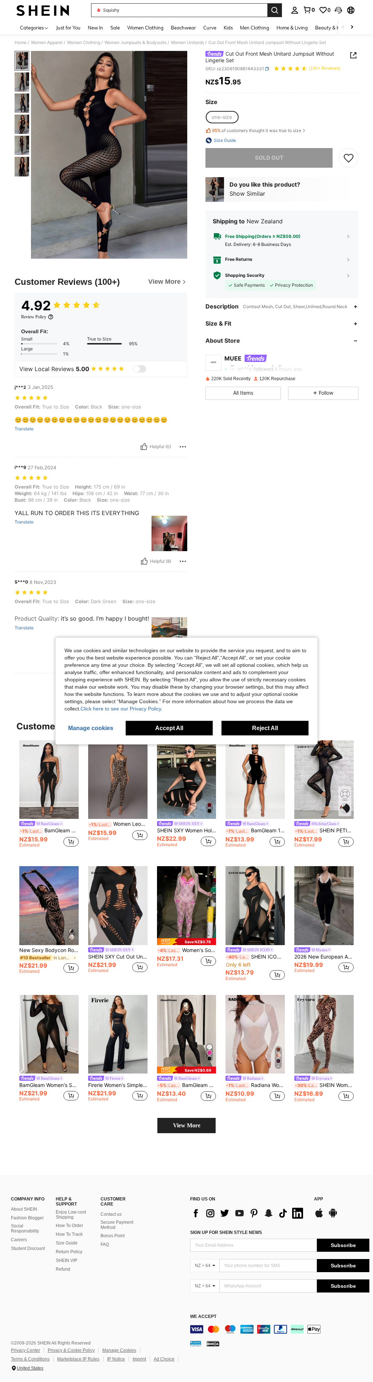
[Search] (274, 10)
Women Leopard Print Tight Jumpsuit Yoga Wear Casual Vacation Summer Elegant (118, 824)
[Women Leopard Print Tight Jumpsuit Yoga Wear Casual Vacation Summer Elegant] (118, 779)
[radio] (221, 117)
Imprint (139, 1359)
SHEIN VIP (66, 1260)
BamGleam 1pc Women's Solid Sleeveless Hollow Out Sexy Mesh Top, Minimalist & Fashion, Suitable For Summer (255, 830)
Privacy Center (25, 1350)
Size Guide (67, 1243)
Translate (24, 428)
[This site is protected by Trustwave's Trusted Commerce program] (195, 1343)
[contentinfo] (279, 1329)
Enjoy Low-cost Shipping (71, 1215)
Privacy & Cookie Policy (71, 1350)
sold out (269, 157)
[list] (248, 1213)
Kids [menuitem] (228, 28)
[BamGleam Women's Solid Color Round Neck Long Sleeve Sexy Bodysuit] (49, 1034)
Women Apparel (47, 42)
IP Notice (116, 1359)
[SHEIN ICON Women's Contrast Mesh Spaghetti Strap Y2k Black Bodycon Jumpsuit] (255, 905)
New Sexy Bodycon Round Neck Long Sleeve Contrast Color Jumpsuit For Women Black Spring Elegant (49, 950)
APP (318, 1199)
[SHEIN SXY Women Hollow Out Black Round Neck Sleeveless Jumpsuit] (186, 779)
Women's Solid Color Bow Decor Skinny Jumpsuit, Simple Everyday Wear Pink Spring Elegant (187, 950)
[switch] (139, 369)
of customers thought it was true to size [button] (256, 130)
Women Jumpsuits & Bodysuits (135, 42)
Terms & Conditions (30, 1359)
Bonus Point (113, 1235)
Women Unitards (187, 42)
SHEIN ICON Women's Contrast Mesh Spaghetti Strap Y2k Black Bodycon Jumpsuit (255, 957)
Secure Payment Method (117, 1225)
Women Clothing (83, 42)
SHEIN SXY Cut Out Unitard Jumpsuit (118, 957)
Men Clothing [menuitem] (254, 28)
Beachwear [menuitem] (183, 28)
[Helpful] (144, 446)
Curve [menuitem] (209, 28)
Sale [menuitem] (115, 28)
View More (186, 1125)
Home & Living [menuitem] (292, 28)
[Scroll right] (351, 27)
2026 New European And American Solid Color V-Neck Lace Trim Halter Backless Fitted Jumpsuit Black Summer (324, 957)
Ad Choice (164, 1359)
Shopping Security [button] (244, 275)
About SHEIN (24, 1209)
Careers (19, 1239)
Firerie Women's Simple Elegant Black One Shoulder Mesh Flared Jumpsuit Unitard (118, 1085)
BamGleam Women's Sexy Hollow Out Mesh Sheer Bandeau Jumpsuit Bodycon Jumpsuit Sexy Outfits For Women (49, 830)
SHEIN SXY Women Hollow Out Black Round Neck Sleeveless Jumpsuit (186, 830)
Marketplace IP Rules (78, 1359)
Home (21, 42)
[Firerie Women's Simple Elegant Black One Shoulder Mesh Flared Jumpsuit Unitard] (118, 1034)
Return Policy (69, 1251)
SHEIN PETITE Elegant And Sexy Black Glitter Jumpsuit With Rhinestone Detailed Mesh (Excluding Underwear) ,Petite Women (324, 830)
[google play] (333, 1216)
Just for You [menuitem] (68, 28)
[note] (186, 941)
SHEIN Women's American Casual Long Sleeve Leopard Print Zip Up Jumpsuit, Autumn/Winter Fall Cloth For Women (324, 1085)
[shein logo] (42, 10)
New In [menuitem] (95, 28)
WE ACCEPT (203, 1316)
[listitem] (49, 797)
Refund (63, 1269)
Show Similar (247, 193)
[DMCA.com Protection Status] (213, 1343)
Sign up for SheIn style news (226, 1232)
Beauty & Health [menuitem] (333, 28)
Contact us (111, 1214)
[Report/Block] (182, 446)
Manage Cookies (119, 1350)
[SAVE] (348, 158)
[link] (309, 9)
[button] (338, 10)
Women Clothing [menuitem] (145, 28)
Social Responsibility (25, 1228)
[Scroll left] (343, 27)
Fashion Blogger (27, 1217)
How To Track (69, 1234)
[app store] (319, 1216)
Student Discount (28, 1248)
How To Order (69, 1225)
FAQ (105, 1244)
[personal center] (294, 10)
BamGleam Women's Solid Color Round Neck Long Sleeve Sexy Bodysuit (49, 1085)
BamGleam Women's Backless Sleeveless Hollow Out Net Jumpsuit (187, 1085)
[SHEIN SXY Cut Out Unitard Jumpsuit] (118, 905)
